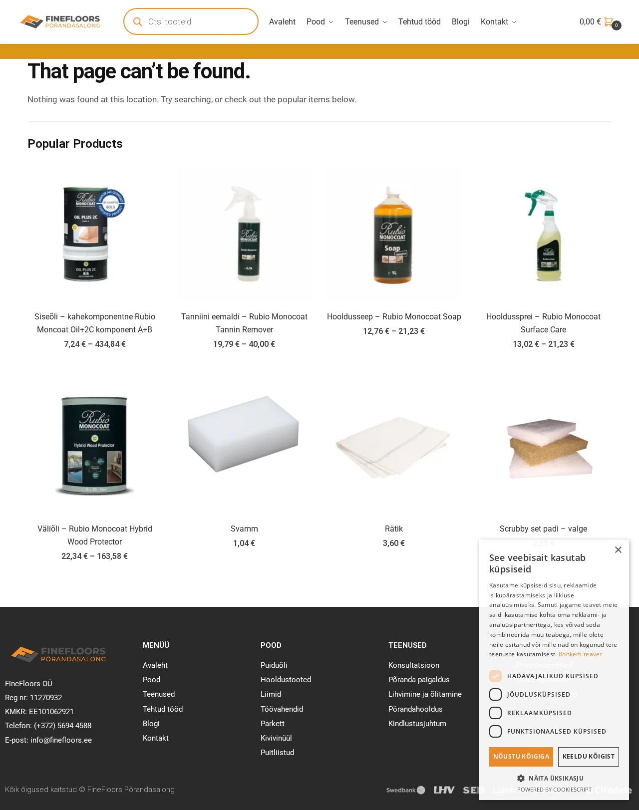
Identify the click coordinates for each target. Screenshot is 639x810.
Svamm (244, 529)
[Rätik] (393, 445)
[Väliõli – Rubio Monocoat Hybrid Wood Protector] (94, 445)
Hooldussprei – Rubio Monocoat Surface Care (543, 323)
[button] (554, 778)
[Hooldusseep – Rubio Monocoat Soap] (393, 233)
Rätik (394, 529)
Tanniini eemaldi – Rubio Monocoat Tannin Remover (244, 323)
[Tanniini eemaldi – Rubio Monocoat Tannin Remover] (244, 233)
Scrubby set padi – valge (543, 529)
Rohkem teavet (580, 654)
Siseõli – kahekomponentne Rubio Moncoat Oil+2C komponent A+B (94, 323)
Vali (94, 367)
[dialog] (554, 670)
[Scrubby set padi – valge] (543, 445)
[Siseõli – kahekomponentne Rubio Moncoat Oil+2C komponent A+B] (94, 233)
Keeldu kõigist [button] (589, 756)
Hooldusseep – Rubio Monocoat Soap (394, 316)
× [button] (618, 550)
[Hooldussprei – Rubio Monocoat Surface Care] (543, 233)
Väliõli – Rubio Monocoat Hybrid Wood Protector (94, 535)
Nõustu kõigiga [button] (521, 756)
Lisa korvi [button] (244, 579)
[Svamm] (244, 445)
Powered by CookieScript (554, 789)
